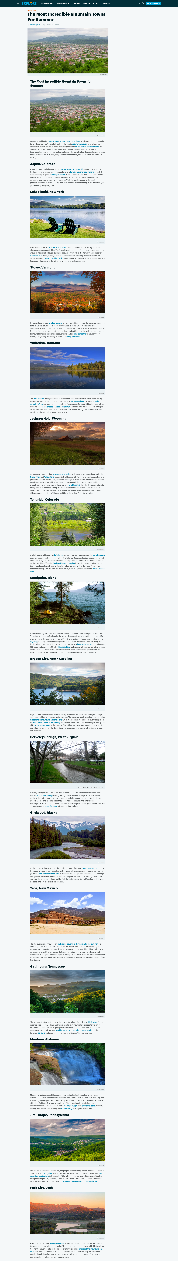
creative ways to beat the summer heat (64, 141)
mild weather (39, 398)
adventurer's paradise (61, 474)
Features (105, 3)
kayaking (33, 641)
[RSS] (143, 3)
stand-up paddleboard (53, 258)
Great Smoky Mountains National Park (46, 720)
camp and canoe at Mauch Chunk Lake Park (80, 1181)
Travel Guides (62, 3)
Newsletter (155, 3)
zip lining (41, 1033)
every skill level (36, 255)
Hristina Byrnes (35, 25)
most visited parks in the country (46, 722)
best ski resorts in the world (71, 169)
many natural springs (44, 795)
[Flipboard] (139, 3)
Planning (75, 3)
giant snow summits (90, 868)
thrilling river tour (58, 174)
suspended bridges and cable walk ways (54, 406)
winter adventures (57, 1243)
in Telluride (58, 555)
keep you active (73, 336)
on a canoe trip (80, 334)
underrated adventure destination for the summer (78, 944)
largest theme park (85, 644)
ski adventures (99, 555)
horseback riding (88, 1105)
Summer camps (70, 1105)
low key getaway (56, 323)
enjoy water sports (79, 144)
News (95, 3)
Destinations (47, 3)
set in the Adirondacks (57, 247)
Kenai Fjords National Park (48, 873)
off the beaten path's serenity (87, 146)
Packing (86, 3)
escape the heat (77, 401)
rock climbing (66, 1108)
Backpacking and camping (64, 563)
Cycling (90, 1030)
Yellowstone (49, 477)
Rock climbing (64, 647)
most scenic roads (42, 725)
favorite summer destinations (82, 172)
